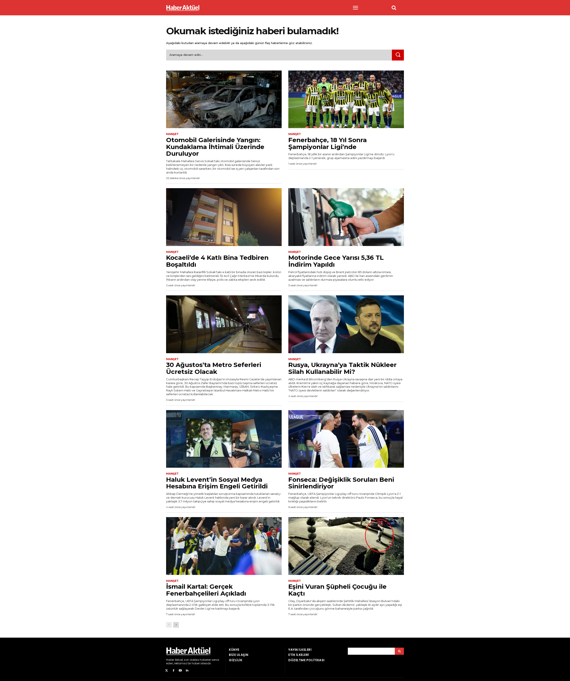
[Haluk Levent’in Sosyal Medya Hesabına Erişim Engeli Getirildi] (224, 439)
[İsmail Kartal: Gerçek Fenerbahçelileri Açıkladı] (224, 546)
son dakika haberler (197, 660)
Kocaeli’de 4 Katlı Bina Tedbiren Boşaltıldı (217, 261)
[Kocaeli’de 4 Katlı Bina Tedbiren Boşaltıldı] (224, 217)
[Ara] (398, 55)
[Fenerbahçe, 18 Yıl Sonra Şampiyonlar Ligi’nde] (346, 99)
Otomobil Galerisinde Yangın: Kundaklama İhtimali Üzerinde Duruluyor (215, 146)
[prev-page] (169, 625)
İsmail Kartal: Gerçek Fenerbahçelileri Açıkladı (206, 590)
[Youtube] (180, 670)
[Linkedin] (187, 670)
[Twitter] (166, 670)
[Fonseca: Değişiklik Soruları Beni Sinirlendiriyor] (346, 439)
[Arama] (399, 651)
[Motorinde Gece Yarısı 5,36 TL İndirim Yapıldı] (346, 217)
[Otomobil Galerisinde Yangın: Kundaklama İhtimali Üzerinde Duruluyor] (224, 99)
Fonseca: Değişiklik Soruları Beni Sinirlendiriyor (341, 483)
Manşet (172, 134)
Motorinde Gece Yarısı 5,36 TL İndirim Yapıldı (336, 261)
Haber (170, 660)
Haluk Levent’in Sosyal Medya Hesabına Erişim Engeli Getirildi (217, 483)
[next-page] (176, 625)
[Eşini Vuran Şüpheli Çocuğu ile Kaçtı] (346, 546)
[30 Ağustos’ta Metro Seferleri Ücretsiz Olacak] (224, 324)
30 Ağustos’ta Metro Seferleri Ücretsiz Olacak (213, 368)
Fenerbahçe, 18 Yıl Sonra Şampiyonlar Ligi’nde (327, 143)
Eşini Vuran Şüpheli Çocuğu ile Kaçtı (337, 590)
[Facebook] (173, 670)
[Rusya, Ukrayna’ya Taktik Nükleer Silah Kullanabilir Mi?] (346, 324)
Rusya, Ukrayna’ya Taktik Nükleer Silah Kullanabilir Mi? (342, 368)
